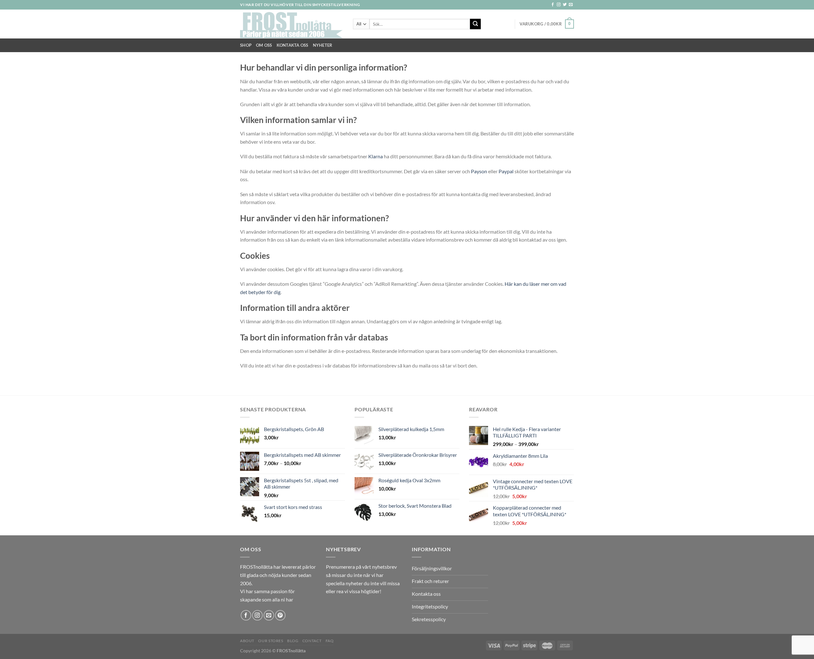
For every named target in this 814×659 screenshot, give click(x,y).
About (247, 640)
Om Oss (264, 45)
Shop (246, 45)
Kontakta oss (292, 45)
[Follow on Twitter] (565, 5)
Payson (479, 171)
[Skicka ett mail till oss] (571, 5)
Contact (311, 640)
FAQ (330, 640)
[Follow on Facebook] (553, 5)
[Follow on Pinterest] (280, 615)
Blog (292, 640)
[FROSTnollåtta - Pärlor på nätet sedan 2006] (291, 24)
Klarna (375, 156)
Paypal (506, 171)
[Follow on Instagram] (559, 5)
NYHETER (323, 45)
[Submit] (475, 24)
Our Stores (270, 640)
